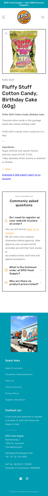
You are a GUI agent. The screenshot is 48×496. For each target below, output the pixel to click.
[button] (3, 17)
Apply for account (14, 368)
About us (9, 381)
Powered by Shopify (32, 491)
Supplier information (15, 400)
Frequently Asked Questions (19, 374)
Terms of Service (13, 387)
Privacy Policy (12, 393)
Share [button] (8, 169)
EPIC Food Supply (20, 491)
